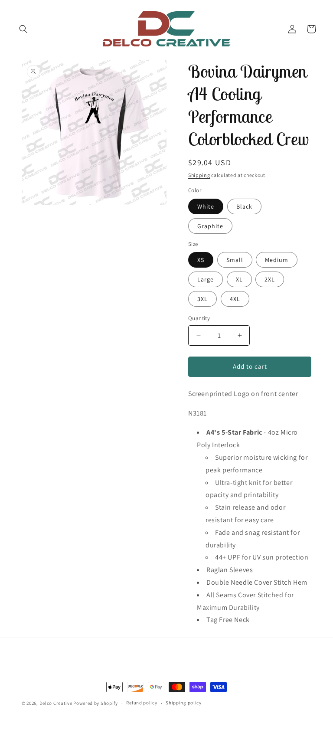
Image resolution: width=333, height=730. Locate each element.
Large (205, 279)
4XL (235, 299)
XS (200, 260)
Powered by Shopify (95, 703)
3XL (202, 299)
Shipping (199, 175)
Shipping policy (184, 703)
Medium (276, 260)
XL (239, 279)
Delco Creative (55, 703)
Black (244, 206)
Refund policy (141, 703)
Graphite (210, 226)
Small (234, 260)
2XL (269, 279)
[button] (23, 29)
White (205, 206)
